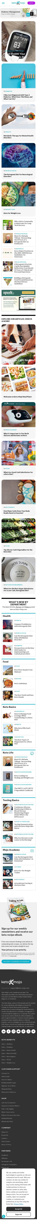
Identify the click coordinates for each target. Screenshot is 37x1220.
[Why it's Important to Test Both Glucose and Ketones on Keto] (18, 414)
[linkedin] (4, 1031)
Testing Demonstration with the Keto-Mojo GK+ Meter (24, 826)
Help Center (6, 1076)
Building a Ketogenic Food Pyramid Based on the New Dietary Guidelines (23, 281)
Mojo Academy (11, 430)
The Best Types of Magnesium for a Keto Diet (23, 742)
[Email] (33, 1031)
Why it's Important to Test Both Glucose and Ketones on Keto (16, 434)
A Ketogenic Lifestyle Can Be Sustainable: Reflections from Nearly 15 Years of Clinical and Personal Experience (23, 268)
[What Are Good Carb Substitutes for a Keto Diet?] (18, 453)
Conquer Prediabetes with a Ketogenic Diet (22, 625)
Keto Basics (9, 507)
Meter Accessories (8, 1112)
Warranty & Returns (9, 1092)
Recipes (18, 607)
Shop (31, 3)
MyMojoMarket (7, 1118)
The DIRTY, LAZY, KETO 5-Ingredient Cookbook (23, 789)
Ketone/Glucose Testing (14, 51)
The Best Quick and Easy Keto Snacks (24, 696)
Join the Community (9, 1103)
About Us (5, 1132)
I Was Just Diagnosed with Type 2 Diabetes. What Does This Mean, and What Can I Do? (18, 97)
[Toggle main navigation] (3, 3)
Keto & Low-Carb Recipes (18, 360)
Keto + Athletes (7, 1044)
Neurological (11, 170)
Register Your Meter (9, 1086)
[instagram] (14, 1031)
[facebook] (8, 1031)
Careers (4, 1138)
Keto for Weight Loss (12, 213)
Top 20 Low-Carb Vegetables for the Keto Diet (18, 551)
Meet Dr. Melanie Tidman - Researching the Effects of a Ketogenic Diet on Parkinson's (22, 240)
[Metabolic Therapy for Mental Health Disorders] (18, 116)
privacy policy (13, 955)
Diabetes (8, 91)
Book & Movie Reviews (24, 772)
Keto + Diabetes (7, 1047)
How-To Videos (7, 1079)
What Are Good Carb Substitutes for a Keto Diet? (18, 473)
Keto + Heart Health (9, 1050)
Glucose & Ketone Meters (11, 1106)
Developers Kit (7, 1161)
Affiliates (5, 1158)
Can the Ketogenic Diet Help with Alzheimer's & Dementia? (23, 859)
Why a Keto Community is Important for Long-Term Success (23, 223)
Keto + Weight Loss (8, 1063)
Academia (5, 1155)
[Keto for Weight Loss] (18, 194)
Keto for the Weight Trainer (22, 871)
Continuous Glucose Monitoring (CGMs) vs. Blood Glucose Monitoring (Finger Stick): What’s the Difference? (23, 812)
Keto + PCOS (6, 1059)
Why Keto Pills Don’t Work (22, 729)
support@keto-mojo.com (19, 988)
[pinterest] (23, 1031)
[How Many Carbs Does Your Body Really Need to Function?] (18, 492)
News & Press (6, 1144)
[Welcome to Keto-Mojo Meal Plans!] (18, 379)
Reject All (18, 1214)
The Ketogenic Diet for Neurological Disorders (18, 175)
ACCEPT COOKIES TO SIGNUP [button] (16, 961)
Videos (27, 607)
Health (8, 132)
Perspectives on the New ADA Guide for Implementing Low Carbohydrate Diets (24, 651)
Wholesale (5, 1167)
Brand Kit (5, 1135)
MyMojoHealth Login (9, 1083)
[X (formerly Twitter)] (28, 1031)
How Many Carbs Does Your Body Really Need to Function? (17, 512)
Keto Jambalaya (20, 683)
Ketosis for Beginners (13, 585)
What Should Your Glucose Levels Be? (14, 55)
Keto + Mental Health (9, 1053)
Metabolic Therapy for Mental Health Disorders (18, 137)
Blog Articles (21, 262)
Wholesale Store (7, 1121)
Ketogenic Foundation (9, 1164)
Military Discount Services (11, 1115)
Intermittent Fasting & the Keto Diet (23, 884)
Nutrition (20, 737)
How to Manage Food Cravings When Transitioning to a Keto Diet (23, 717)
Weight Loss (10, 209)
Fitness (18, 867)
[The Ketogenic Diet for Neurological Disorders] (18, 155)
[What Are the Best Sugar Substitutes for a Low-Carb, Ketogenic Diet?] (18, 569)
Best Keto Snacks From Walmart (23, 671)
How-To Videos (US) (23, 821)
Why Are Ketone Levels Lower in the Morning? (23, 839)
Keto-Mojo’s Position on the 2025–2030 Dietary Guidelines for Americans (23, 254)
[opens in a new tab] (18, 301)
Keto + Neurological (8, 1056)
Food (7, 468)
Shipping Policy (7, 1089)
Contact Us (5, 1073)
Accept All (18, 1209)
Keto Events (6, 1141)
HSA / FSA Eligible (8, 1109)
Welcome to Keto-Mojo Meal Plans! (18, 397)
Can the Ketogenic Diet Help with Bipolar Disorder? (23, 638)
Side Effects (20, 711)
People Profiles (21, 233)
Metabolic (20, 248)
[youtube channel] (18, 1031)
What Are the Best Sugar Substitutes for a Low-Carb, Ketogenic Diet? (18, 589)
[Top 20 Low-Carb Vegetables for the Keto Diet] (18, 530)
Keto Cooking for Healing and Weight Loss (24, 777)
